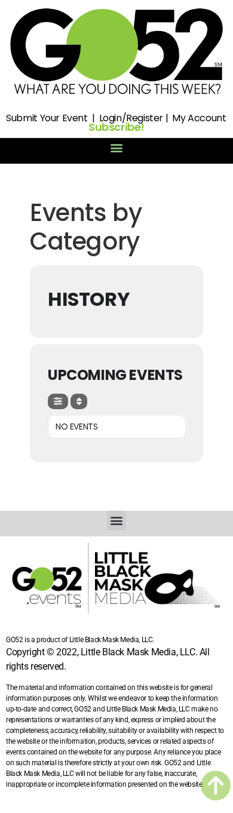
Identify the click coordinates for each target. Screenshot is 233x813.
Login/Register (131, 118)
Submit (22, 118)
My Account (199, 118)
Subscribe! (116, 126)
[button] (117, 148)
